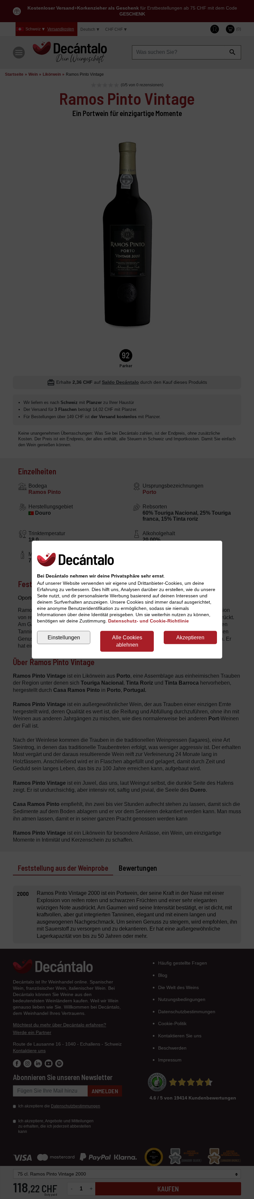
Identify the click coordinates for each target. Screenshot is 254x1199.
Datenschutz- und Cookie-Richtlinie (148, 620)
